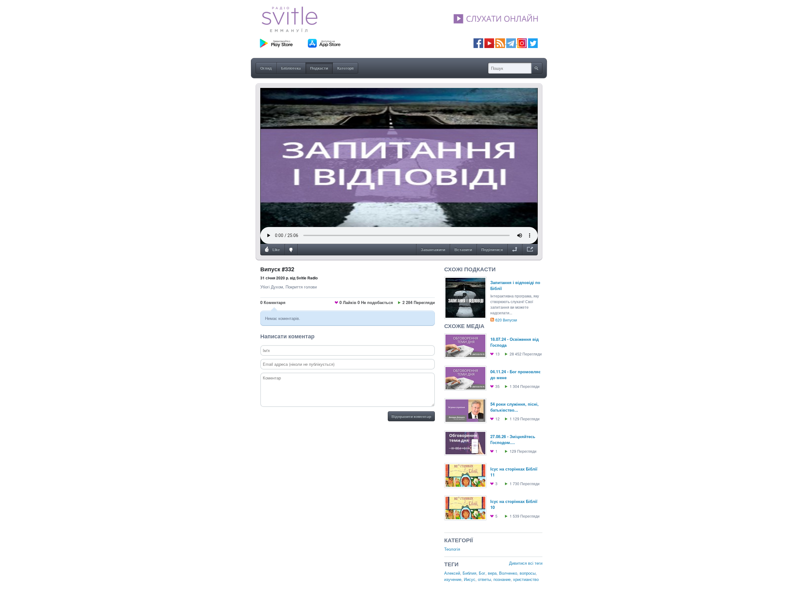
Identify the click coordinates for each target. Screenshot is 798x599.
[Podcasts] (500, 43)
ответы (484, 579)
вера (492, 573)
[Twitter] (533, 43)
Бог (482, 573)
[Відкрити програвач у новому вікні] (530, 250)
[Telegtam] (511, 43)
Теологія (452, 549)
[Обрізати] (514, 250)
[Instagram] (522, 43)
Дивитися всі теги (525, 563)
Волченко (508, 573)
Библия (469, 573)
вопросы (528, 573)
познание (502, 579)
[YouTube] (489, 43)
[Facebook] (478, 43)
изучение (452, 579)
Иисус (469, 579)
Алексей (452, 573)
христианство (526, 579)
